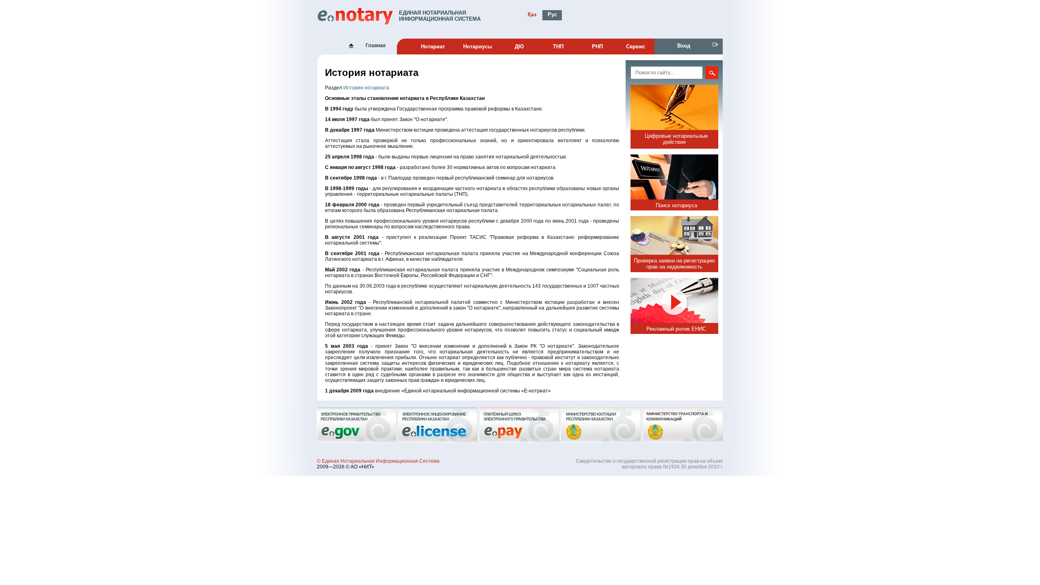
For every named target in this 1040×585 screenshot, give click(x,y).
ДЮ (519, 46)
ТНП (558, 46)
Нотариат (433, 46)
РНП (597, 46)
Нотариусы (477, 46)
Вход (683, 46)
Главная (376, 45)
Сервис (635, 46)
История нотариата (366, 88)
